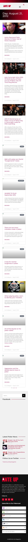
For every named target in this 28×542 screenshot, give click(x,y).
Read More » (7, 55)
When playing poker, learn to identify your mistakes (14, 296)
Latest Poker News (10, 437)
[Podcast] (9, 499)
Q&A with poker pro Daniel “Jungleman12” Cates (14, 160)
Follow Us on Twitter (11, 458)
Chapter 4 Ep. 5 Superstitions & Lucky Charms (16, 452)
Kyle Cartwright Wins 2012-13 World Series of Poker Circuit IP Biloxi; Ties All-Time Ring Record (14, 80)
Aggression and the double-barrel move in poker (12, 370)
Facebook (6, 399)
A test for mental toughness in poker (11, 262)
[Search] (23, 395)
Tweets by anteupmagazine (9, 462)
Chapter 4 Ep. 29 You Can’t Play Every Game (15, 440)
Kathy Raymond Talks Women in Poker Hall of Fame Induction (13, 39)
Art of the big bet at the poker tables (13, 329)
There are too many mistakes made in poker (13, 228)
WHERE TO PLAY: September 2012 (11, 194)
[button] (24, 5)
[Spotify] (12, 499)
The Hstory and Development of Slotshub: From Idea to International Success (16, 447)
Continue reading (8, 343)
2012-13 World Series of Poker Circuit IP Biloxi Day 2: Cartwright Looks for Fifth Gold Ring (14, 121)
